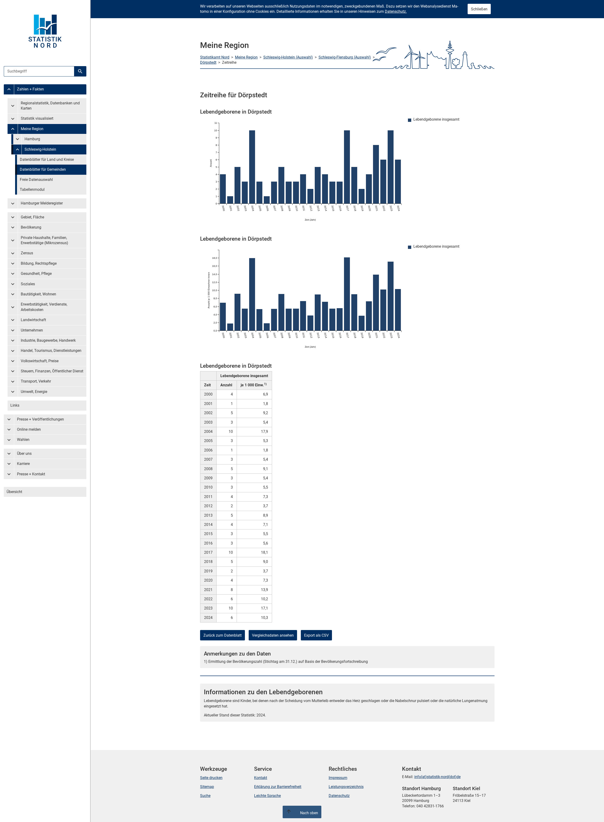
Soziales (28, 284)
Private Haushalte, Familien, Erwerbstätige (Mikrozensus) (44, 240)
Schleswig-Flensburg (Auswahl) (345, 57)
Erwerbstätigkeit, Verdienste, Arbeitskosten (44, 307)
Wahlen (23, 439)
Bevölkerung (31, 227)
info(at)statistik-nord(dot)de (437, 777)
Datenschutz (339, 795)
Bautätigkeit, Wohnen (38, 294)
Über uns (24, 453)
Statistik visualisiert (37, 118)
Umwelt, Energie (34, 391)
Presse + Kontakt (31, 474)
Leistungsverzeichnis (346, 786)
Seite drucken (211, 777)
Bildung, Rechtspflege (39, 263)
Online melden (29, 429)
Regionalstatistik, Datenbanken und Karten (50, 106)
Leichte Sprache (267, 795)
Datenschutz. (396, 11)
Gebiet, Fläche (32, 217)
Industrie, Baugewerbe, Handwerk (48, 340)
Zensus (27, 253)
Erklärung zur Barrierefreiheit (277, 786)
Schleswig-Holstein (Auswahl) (288, 57)
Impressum (338, 777)
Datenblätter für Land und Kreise (47, 159)
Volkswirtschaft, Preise (40, 361)
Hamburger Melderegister (42, 203)
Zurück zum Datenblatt (222, 635)
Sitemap (207, 786)
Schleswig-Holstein (40, 149)
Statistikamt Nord (214, 57)
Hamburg (32, 139)
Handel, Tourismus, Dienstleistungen (51, 350)
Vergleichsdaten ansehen (273, 635)
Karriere (23, 463)
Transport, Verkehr (36, 381)
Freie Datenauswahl (36, 179)
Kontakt (260, 777)
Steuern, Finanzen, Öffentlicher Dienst (52, 371)
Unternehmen (32, 330)
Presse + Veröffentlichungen (40, 419)
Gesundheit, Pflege (36, 273)
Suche (205, 795)
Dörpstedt (208, 62)
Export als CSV (316, 635)
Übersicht (14, 492)
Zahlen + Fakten (30, 89)
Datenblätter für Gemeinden (43, 169)
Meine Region (32, 129)
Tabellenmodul (32, 189)
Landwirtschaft (33, 320)
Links (14, 405)
